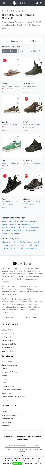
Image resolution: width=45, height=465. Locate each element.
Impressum (6, 422)
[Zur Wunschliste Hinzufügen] (18, 60)
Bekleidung (15, 11)
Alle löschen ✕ (9, 51)
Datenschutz (7, 312)
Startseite (5, 11)
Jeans (37, 224)
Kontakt (5, 426)
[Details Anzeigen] (18, 64)
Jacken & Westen (9, 365)
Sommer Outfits (9, 344)
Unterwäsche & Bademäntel (14, 397)
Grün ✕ (23, 51)
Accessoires (22, 221)
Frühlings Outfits (9, 245)
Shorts (12, 228)
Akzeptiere (17, 463)
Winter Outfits (34, 242)
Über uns (6, 412)
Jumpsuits (18, 231)
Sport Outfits (16, 248)
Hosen (4, 228)
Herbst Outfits (24, 245)
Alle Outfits (7, 242)
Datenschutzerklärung (33, 463)
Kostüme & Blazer (25, 224)
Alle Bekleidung (8, 221)
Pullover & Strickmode (11, 390)
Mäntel (13, 224)
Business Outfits (31, 248)
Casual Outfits (20, 242)
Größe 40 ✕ (36, 51)
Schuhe (24, 11)
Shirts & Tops (23, 228)
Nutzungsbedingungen (11, 415)
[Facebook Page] (22, 456)
